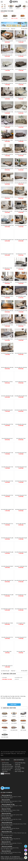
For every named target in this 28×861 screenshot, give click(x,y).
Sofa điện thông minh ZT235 (21, 282)
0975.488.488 (6, 806)
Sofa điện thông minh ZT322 (21, 495)
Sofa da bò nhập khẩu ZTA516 (21, 140)
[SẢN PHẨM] (3, 7)
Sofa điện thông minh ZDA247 (7, 566)
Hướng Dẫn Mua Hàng (20, 762)
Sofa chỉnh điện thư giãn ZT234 (20, 580)
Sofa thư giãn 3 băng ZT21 (7, 665)
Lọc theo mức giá (5, 28)
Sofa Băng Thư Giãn (6, 679)
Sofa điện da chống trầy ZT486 (7, 353)
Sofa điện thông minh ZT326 (21, 481)
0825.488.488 (6, 853)
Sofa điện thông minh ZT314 (7, 523)
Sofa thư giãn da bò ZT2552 (7, 623)
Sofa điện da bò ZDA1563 (7, 211)
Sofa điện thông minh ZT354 (7, 424)
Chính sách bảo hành (6, 764)
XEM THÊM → (14, 704)
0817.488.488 (6, 849)
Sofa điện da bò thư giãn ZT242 (20, 239)
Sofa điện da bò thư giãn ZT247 (20, 211)
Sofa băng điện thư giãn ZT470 (21, 395)
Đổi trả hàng (18, 769)
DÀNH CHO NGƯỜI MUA (19, 759)
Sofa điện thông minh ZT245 (21, 225)
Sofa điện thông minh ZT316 (21, 509)
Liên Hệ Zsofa (5, 762)
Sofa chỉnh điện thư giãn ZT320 (7, 509)
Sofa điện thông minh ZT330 (7, 466)
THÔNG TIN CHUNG (5, 759)
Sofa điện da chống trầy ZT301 (21, 126)
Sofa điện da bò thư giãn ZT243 (7, 239)
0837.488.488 (6, 816)
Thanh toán (17, 764)
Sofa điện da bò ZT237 (20, 268)
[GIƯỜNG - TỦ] (18, 7)
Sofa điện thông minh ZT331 (21, 452)
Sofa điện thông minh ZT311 (21, 637)
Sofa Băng (4, 677)
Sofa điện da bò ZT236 (7, 282)
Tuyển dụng (4, 771)
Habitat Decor (15, 859)
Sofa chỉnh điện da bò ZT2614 (21, 608)
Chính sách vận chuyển (7, 768)
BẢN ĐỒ (10, 797)
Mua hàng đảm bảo (6, 769)
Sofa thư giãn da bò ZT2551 (20, 381)
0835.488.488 (6, 820)
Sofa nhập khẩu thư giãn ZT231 (7, 126)
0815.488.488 (6, 829)
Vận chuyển (17, 766)
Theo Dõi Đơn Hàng (19, 768)
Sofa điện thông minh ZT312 (7, 637)
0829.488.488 (6, 835)
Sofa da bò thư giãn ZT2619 (7, 339)
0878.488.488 (6, 797)
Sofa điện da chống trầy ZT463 (7, 69)
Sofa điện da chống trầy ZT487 (21, 339)
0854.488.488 (6, 811)
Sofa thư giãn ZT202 (7, 651)
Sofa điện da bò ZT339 (20, 438)
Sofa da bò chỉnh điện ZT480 (7, 111)
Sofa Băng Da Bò (18, 677)
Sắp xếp (13, 28)
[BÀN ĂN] (11, 7)
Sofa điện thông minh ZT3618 (7, 182)
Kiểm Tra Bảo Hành (19, 771)
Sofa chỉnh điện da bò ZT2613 (21, 353)
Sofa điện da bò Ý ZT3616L (7, 381)
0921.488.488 (6, 825)
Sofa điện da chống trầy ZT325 (21, 310)
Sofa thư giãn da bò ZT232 (20, 594)
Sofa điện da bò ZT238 (7, 268)
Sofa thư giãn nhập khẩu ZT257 (7, 580)
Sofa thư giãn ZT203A (20, 623)
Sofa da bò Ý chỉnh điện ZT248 (21, 168)
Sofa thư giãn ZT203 (21, 651)
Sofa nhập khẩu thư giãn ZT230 (7, 608)
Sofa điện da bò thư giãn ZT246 (7, 225)
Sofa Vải (16, 679)
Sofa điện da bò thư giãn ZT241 (7, 253)
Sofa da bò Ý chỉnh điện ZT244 (21, 566)
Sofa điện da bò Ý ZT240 (21, 253)
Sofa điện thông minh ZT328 (7, 481)
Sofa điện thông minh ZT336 (7, 452)
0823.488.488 (6, 844)
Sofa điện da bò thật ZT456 (7, 324)
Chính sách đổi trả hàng (7, 766)
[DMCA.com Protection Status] (5, 774)
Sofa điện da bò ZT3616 (21, 324)
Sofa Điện (21, 859)
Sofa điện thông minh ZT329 (21, 466)
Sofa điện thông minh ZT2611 (7, 296)
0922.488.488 (6, 802)
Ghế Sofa (11, 859)
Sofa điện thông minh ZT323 (7, 495)
